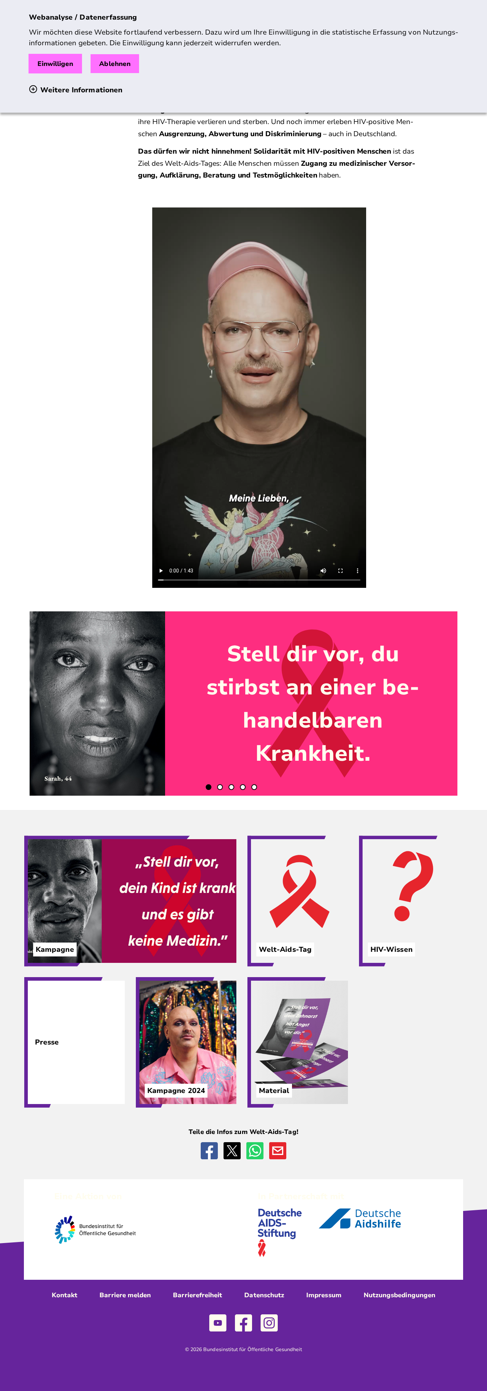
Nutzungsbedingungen (399, 1295)
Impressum (324, 1295)
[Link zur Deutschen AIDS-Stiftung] (280, 1255)
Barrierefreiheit (197, 1295)
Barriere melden (125, 1295)
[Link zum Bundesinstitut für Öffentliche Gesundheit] (95, 1249)
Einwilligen (55, 63)
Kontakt (65, 1295)
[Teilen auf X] (232, 1150)
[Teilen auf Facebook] (209, 1150)
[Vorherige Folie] (52, 703)
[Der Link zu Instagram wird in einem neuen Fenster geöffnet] (269, 1322)
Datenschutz (264, 1295)
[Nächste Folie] (434, 703)
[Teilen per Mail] (277, 1150)
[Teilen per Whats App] (254, 1150)
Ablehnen (114, 63)
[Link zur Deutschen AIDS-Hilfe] (360, 1226)
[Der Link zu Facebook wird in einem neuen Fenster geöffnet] (243, 1322)
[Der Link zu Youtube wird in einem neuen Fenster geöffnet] (217, 1322)
